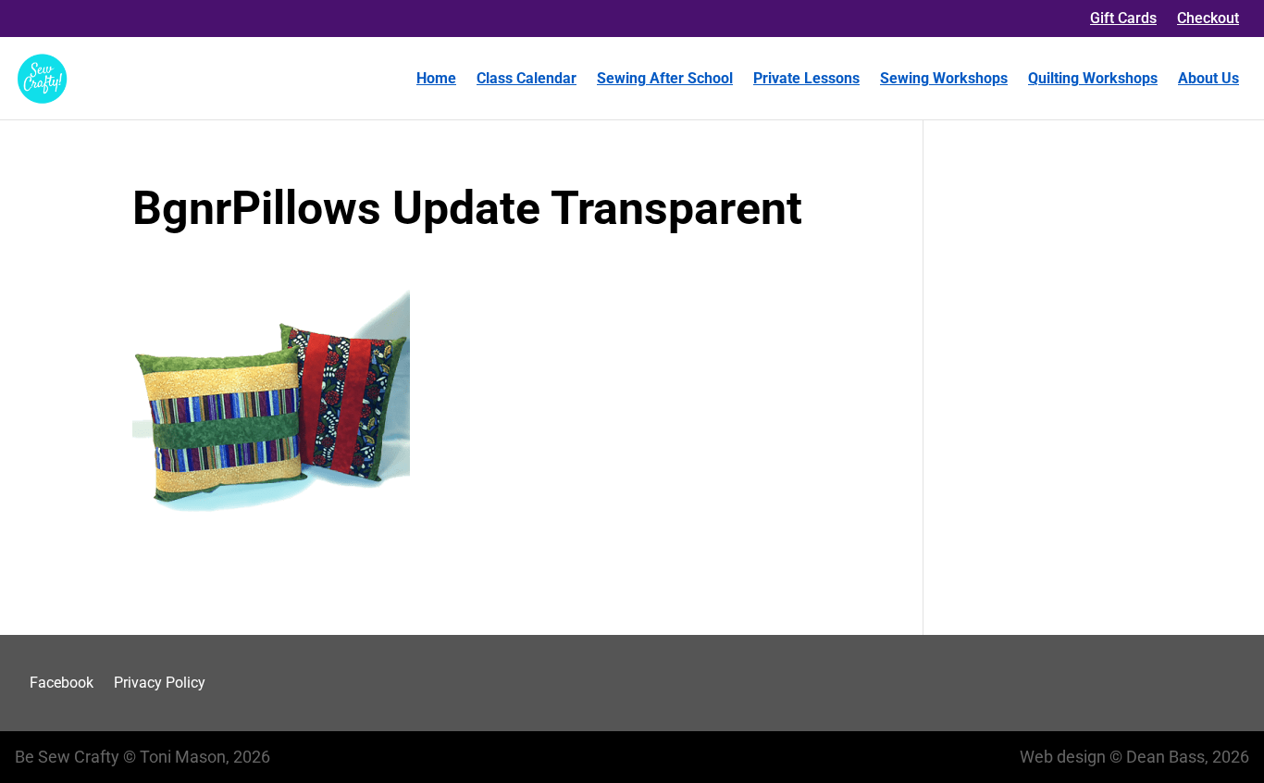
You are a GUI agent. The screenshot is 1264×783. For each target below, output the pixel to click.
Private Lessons (806, 78)
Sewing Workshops (944, 78)
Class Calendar (526, 78)
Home (436, 78)
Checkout (1208, 18)
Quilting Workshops (1093, 78)
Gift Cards (1123, 18)
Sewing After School (665, 78)
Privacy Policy (159, 682)
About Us (1208, 78)
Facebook (61, 682)
